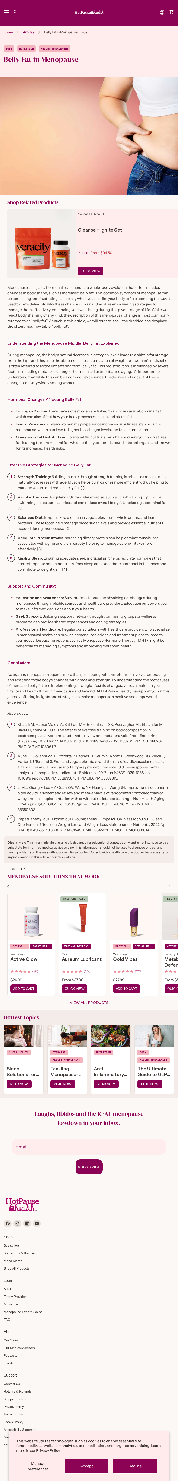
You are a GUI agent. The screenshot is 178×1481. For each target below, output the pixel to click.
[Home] (89, 11)
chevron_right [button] (169, 886)
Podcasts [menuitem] (10, 1355)
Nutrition (26, 48)
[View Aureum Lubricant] (82, 916)
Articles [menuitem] (9, 1289)
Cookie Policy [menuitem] (13, 1422)
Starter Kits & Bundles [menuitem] (20, 1253)
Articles (28, 32)
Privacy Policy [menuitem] (14, 1407)
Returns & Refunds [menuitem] (18, 1391)
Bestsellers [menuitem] (12, 1245)
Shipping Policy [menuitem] (15, 1399)
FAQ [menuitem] (7, 1319)
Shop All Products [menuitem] (16, 1268)
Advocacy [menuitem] (11, 1304)
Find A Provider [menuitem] (15, 1297)
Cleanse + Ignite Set (100, 230)
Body (9, 48)
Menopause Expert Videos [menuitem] (23, 1312)
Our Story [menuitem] (11, 1340)
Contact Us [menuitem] (12, 1384)
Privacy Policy (48, 1450)
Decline (135, 1466)
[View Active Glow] (31, 916)
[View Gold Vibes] (134, 916)
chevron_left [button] (8, 886)
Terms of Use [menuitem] (13, 1414)
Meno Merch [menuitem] (13, 1261)
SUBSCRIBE (89, 1166)
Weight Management (54, 48)
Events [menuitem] (9, 1363)
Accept (86, 1466)
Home (8, 32)
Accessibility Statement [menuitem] (20, 1429)
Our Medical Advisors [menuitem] (19, 1348)
